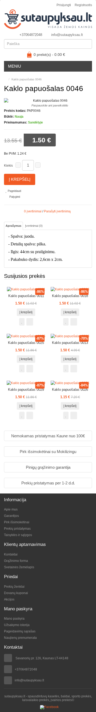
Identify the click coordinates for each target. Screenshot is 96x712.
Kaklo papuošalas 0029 (26, 390)
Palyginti (14, 196)
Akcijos (9, 599)
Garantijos (11, 516)
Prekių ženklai (14, 586)
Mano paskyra (14, 618)
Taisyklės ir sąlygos (18, 535)
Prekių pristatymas (17, 528)
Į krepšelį (19, 179)
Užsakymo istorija (17, 625)
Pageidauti (14, 190)
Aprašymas (13, 225)
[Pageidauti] (22, 322)
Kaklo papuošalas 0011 (26, 296)
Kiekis (8, 165)
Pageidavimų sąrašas (19, 631)
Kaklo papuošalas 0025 (26, 343)
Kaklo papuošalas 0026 (70, 390)
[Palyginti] (29, 322)
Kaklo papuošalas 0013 (70, 343)
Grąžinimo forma (16, 561)
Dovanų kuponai (16, 593)
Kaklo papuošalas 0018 (70, 296)
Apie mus (11, 509)
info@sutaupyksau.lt (67, 35)
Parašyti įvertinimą (57, 211)
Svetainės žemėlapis (19, 567)
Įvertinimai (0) (34, 225)
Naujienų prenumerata (20, 638)
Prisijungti (64, 5)
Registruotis (83, 5)
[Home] (5, 79)
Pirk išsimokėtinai (16, 522)
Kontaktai (11, 554)
